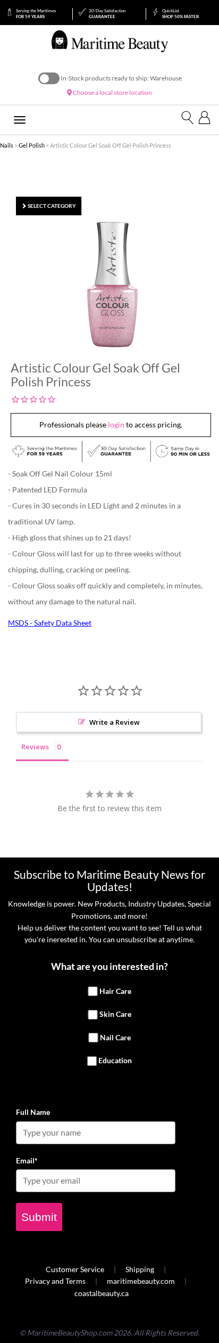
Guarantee (107, 13)
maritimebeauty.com (141, 1280)
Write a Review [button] (114, 722)
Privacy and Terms (55, 1280)
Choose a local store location (112, 92)
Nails (6, 145)
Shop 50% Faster (180, 13)
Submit (39, 1217)
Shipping (139, 1269)
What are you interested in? (109, 966)
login (116, 424)
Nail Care (115, 1037)
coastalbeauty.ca (101, 1293)
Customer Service (75, 1269)
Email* (27, 1160)
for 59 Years (36, 13)
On (49, 78)
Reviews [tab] (35, 746)
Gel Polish (32, 145)
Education (115, 1060)
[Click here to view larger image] (112, 284)
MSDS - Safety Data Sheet (49, 622)
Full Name (33, 1112)
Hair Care (115, 991)
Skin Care (115, 1013)
